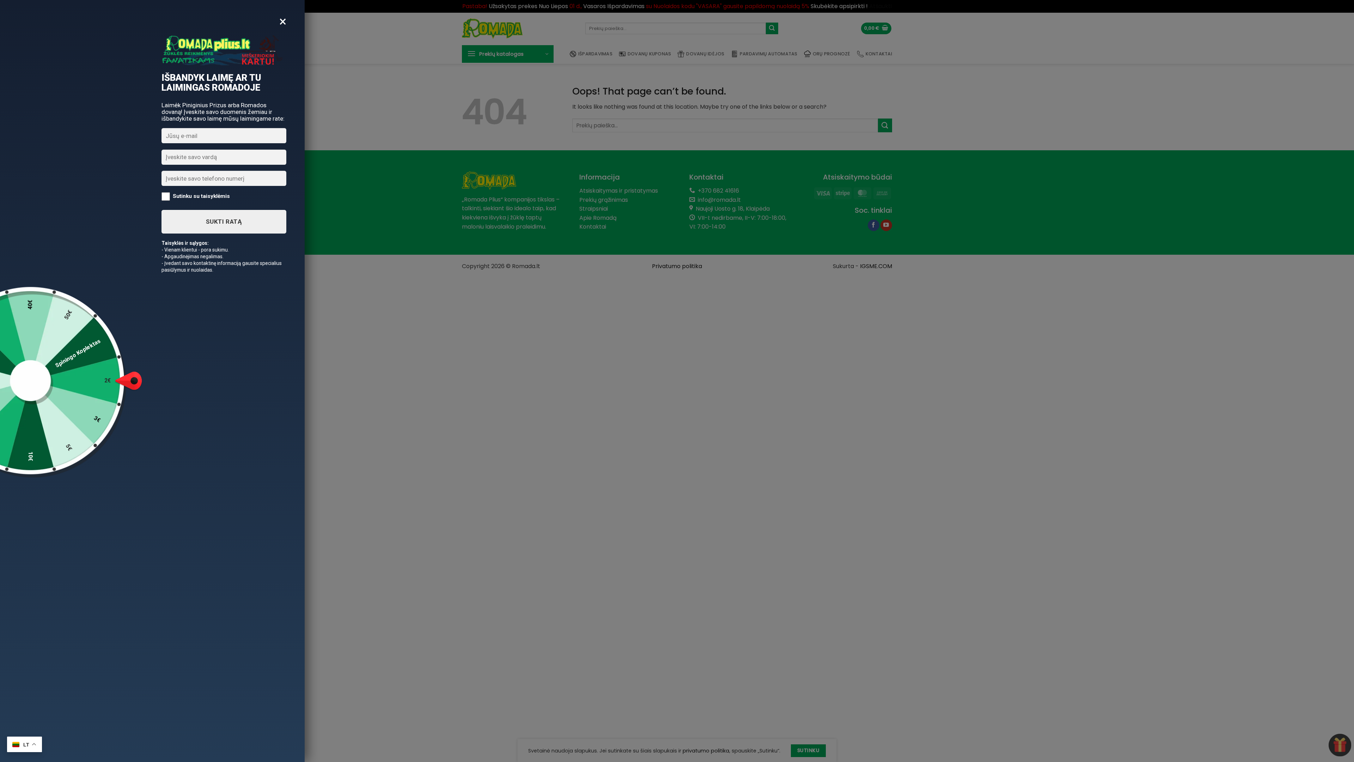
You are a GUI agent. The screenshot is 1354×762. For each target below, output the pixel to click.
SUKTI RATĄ (224, 221)
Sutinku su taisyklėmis (201, 196)
